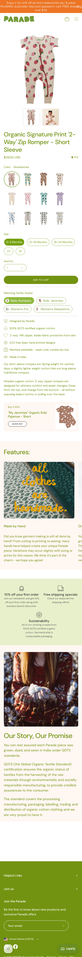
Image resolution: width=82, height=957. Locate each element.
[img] (74, 157)
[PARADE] (19, 19)
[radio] (12, 179)
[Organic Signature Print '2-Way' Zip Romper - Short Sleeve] (31, 117)
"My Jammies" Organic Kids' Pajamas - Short (27, 414)
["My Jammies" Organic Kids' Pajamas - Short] (65, 416)
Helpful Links (13, 875)
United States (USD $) (21, 939)
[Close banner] (78, 6)
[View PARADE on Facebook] (15, 947)
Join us (9, 889)
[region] (41, 6)
